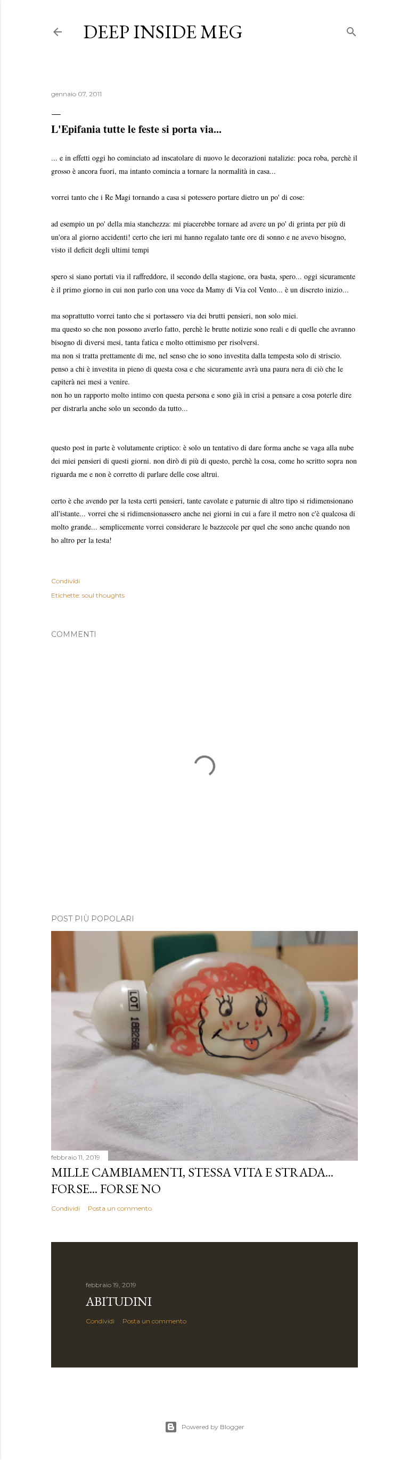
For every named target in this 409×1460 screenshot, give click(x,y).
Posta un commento (120, 1208)
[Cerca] (351, 29)
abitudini (119, 1301)
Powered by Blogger (213, 1427)
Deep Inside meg (163, 31)
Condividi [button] (65, 581)
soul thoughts (103, 595)
